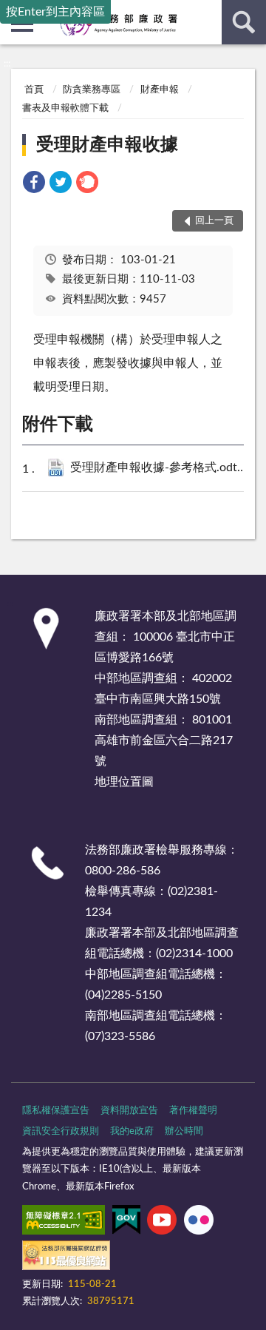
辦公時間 (184, 1131)
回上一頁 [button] (214, 221)
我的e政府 (132, 1131)
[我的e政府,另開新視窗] (126, 1222)
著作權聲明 (193, 1110)
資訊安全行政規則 (60, 1131)
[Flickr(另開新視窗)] (199, 1222)
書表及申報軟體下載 (65, 108)
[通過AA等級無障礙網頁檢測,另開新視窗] (63, 1222)
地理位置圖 (124, 782)
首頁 (34, 90)
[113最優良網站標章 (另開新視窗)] (66, 1258)
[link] (34, 184)
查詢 (244, 22)
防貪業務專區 (91, 90)
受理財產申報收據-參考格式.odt (164, 467)
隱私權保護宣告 (55, 1110)
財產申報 (159, 90)
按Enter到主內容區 (55, 12)
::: (7, 63)
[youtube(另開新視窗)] (162, 1222)
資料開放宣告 (129, 1110)
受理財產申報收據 (107, 145)
